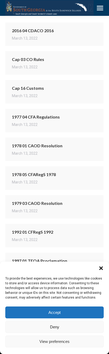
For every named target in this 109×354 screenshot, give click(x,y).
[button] (101, 268)
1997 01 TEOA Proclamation (39, 260)
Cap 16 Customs (28, 88)
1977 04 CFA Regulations (36, 116)
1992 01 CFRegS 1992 (32, 231)
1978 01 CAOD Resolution (37, 145)
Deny (54, 327)
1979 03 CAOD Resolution (37, 203)
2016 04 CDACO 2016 (33, 30)
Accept (54, 312)
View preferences (54, 341)
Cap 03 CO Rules (28, 59)
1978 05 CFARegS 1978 (34, 174)
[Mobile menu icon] (100, 8)
